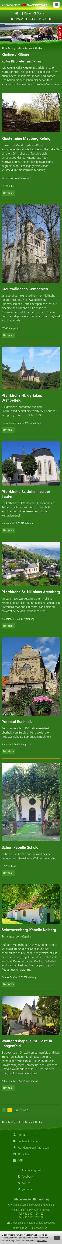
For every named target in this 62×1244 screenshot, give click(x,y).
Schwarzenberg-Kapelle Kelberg (29, 929)
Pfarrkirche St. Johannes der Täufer (26, 494)
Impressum (18, 1228)
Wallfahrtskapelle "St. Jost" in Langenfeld (27, 1043)
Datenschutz (38, 1228)
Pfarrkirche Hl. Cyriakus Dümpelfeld (22, 398)
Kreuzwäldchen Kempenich (25, 288)
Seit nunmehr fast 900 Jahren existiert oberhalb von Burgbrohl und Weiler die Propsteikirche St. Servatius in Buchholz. (27, 732)
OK (57, 1237)
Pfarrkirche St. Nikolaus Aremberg (31, 591)
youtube (27, 1189)
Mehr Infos (42, 1240)
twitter (26, 1183)
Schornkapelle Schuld (20, 847)
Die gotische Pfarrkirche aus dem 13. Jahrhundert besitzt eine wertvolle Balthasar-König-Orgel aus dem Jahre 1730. (29, 411)
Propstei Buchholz (17, 721)
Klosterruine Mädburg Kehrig (26, 138)
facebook (27, 1176)
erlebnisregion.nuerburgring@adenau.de (32, 1222)
